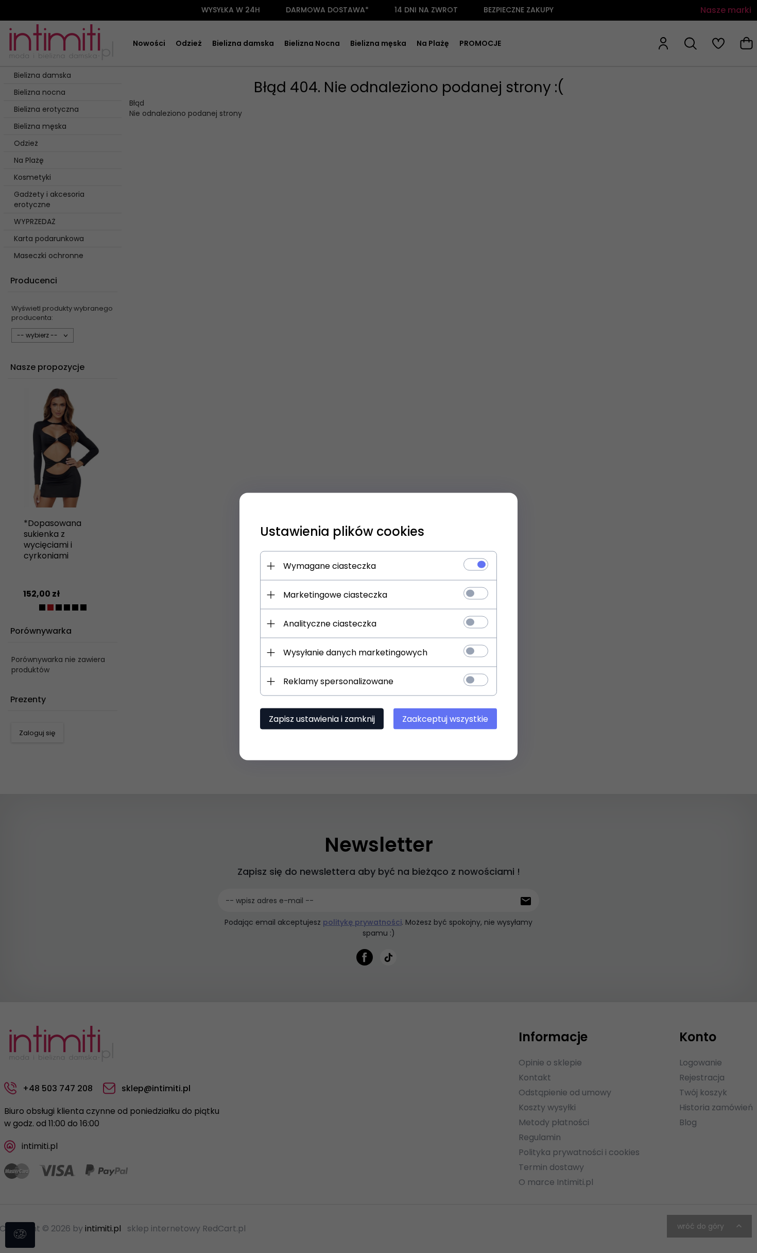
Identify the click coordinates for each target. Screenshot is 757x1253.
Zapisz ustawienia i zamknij (322, 719)
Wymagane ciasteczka (329, 566)
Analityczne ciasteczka (329, 624)
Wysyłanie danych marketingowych (355, 652)
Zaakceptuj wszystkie (445, 719)
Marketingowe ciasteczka (335, 595)
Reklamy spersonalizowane (338, 681)
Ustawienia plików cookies (342, 531)
